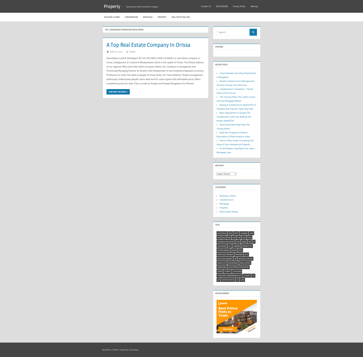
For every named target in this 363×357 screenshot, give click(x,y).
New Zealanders (225, 259)
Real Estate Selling (181, 17)
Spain (220, 271)
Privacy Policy (239, 6)
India (244, 242)
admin (132, 51)
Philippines (233, 263)
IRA (249, 242)
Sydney (227, 271)
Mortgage (148, 17)
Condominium (131, 17)
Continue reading (117, 92)
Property (112, 6)
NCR (246, 254)
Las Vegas (222, 246)
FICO (250, 237)
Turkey (247, 275)
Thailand (237, 271)
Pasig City (222, 263)
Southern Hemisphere (239, 267)
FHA (244, 237)
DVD (229, 237)
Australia (222, 233)
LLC (229, 246)
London (236, 246)
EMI (234, 237)
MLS (240, 250)
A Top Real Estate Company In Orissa (148, 44)
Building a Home (112, 17)
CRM (251, 233)
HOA (238, 242)
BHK (230, 233)
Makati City (247, 246)
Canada (243, 233)
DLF (223, 237)
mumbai (239, 254)
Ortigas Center (246, 259)
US (237, 280)
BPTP (236, 233)
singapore (222, 267)
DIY (219, 237)
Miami (234, 250)
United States (228, 280)
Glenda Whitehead (226, 242)
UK (219, 280)
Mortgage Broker (226, 254)
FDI (239, 237)
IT (254, 242)
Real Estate (245, 263)
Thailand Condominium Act (230, 275)
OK (235, 259)
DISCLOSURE (222, 6)
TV (254, 275)
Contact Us (206, 6)
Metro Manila (224, 250)
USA (242, 280)
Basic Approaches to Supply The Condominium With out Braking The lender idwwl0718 (234, 116)
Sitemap (254, 6)
